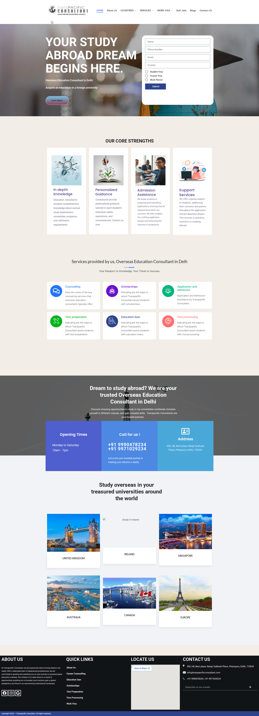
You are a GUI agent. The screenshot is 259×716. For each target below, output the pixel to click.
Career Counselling (76, 673)
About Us (71, 667)
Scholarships (73, 685)
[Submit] (250, 687)
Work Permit (156, 80)
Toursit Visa (156, 75)
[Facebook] (4, 693)
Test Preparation (75, 691)
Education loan (74, 679)
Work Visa (72, 703)
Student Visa (156, 71)
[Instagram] (11, 693)
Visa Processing (75, 697)
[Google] (18, 693)
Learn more (57, 100)
